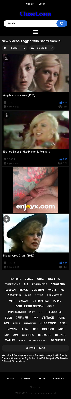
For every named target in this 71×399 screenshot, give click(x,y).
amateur (14, 295)
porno (57, 301)
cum (15, 335)
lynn (61, 329)
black (23, 289)
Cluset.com (31, 393)
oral (40, 279)
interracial (41, 301)
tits (35, 317)
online (52, 290)
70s (62, 289)
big (26, 284)
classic (28, 335)
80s (35, 329)
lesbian (10, 289)
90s (6, 323)
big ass (23, 301)
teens (16, 323)
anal (63, 323)
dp (41, 312)
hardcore (54, 312)
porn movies (54, 295)
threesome (12, 284)
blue (28, 295)
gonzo (29, 278)
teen (8, 317)
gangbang (58, 284)
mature (10, 340)
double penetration (29, 306)
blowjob (44, 335)
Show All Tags (35, 348)
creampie (22, 317)
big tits (54, 279)
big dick (48, 329)
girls (50, 306)
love (22, 340)
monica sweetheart (21, 312)
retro (39, 295)
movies (12, 329)
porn (61, 317)
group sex (58, 340)
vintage (48, 317)
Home (10, 378)
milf (12, 301)
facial (25, 329)
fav (6, 335)
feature (15, 278)
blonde (60, 335)
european (30, 323)
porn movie (39, 284)
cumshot (38, 289)
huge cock (48, 323)
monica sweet (38, 340)
